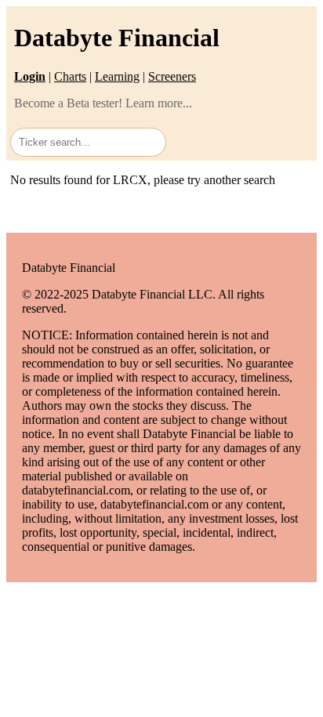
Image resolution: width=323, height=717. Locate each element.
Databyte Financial (117, 38)
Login (29, 76)
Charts (70, 76)
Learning (117, 76)
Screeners (172, 76)
